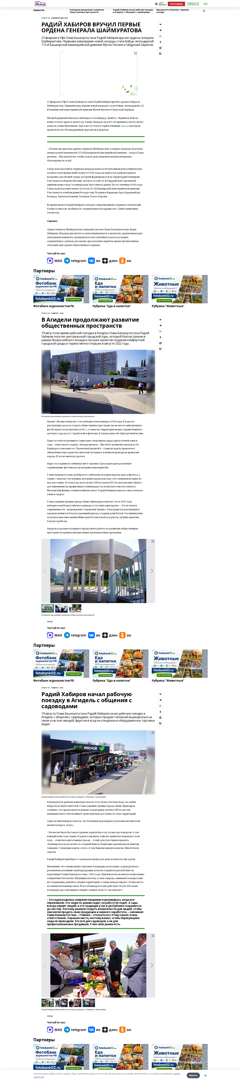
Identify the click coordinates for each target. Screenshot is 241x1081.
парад (124, 125)
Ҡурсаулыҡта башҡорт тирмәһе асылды (172, 11)
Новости (38, 10)
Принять (193, 1075)
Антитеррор (176, 4)
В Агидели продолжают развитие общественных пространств (87, 11)
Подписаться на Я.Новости (193, 4)
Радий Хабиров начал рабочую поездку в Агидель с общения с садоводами (133, 11)
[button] (152, 571)
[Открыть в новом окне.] (54, 260)
